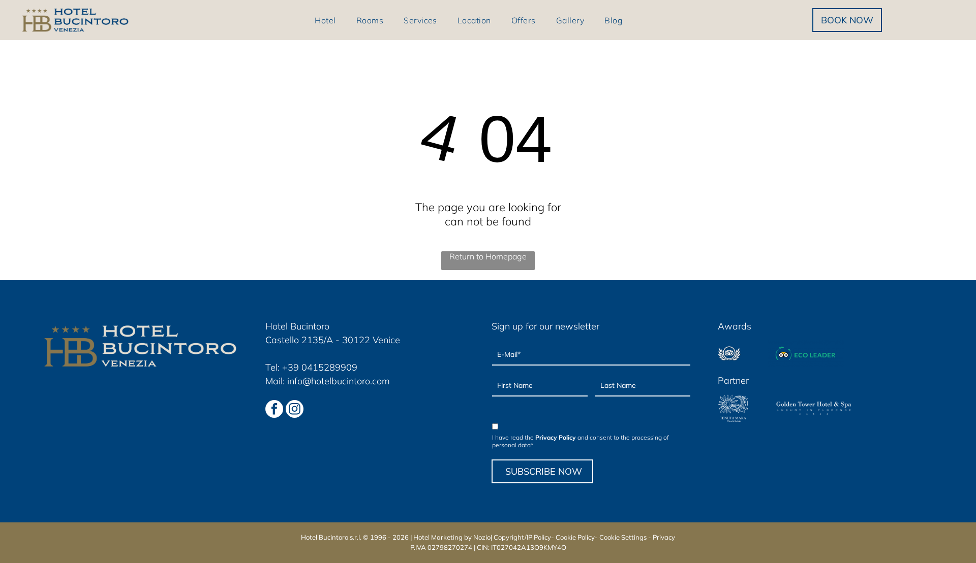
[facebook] (274, 410)
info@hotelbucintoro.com (338, 381)
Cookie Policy (575, 537)
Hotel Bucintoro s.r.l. (331, 537)
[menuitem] (325, 19)
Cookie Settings (623, 537)
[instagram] (294, 410)
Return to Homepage (488, 256)
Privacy (664, 537)
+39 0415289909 (319, 367)
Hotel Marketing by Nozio (452, 537)
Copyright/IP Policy (522, 537)
